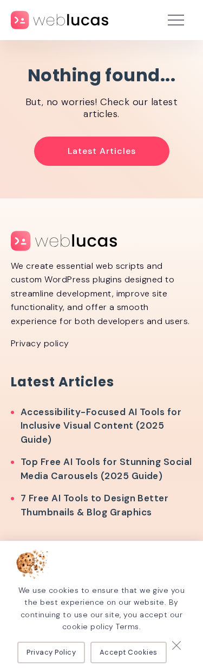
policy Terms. (115, 626)
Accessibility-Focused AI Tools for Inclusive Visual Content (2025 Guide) (101, 425)
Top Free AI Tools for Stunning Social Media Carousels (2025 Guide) (106, 469)
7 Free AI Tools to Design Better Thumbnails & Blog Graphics (94, 505)
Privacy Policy (51, 652)
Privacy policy (40, 343)
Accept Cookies (129, 652)
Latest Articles (102, 151)
